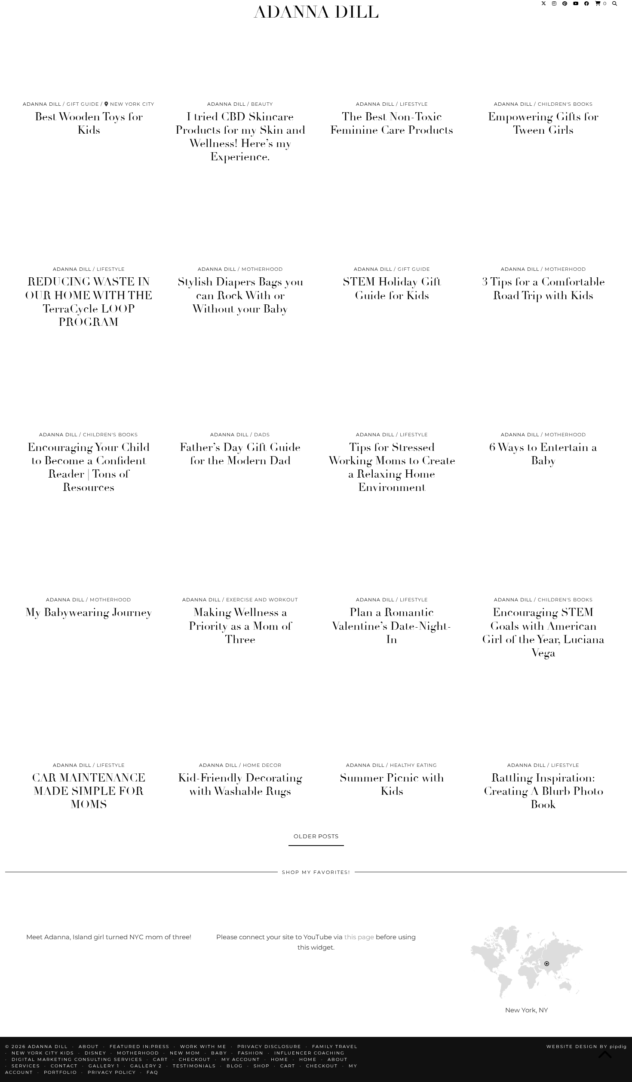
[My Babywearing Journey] (89, 551)
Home (279, 1059)
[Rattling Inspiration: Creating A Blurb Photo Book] (543, 716)
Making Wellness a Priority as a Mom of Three (240, 626)
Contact (64, 1066)
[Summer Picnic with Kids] (392, 716)
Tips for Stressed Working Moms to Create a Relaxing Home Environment (391, 468)
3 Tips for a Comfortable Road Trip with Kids (543, 288)
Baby (219, 1053)
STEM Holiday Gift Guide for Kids (392, 288)
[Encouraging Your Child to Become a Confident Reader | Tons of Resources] (89, 385)
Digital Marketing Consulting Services (77, 1059)
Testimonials (194, 1066)
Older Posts (316, 836)
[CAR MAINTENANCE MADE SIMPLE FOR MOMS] (89, 716)
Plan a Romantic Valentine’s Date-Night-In (391, 626)
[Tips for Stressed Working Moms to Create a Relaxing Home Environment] (392, 385)
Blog (235, 1066)
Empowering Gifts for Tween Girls (543, 123)
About (338, 1059)
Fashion (251, 1053)
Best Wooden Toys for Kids (89, 123)
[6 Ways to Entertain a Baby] (543, 385)
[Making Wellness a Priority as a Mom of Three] (240, 551)
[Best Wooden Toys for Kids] (89, 55)
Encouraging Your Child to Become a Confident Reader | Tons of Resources (89, 468)
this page (359, 937)
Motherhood (138, 1053)
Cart (160, 1059)
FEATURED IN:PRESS (139, 1046)
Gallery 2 (146, 1066)
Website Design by (586, 1046)
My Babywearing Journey (88, 612)
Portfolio (60, 1072)
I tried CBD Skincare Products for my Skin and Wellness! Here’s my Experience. (240, 137)
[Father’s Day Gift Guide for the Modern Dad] (240, 385)
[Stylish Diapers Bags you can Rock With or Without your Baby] (240, 220)
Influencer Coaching (309, 1053)
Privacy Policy (112, 1072)
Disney (95, 1053)
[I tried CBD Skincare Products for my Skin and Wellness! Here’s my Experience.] (240, 55)
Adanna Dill (316, 12)
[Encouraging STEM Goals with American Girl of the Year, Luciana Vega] (543, 551)
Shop (262, 1066)
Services (26, 1066)
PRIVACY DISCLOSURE (269, 1046)
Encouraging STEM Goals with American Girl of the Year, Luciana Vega (543, 633)
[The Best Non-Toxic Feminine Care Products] (392, 55)
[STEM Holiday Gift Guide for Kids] (392, 220)
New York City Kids (43, 1053)
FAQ (152, 1072)
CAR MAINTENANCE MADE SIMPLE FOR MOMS (88, 791)
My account (240, 1059)
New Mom (185, 1053)
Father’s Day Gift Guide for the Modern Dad (240, 454)
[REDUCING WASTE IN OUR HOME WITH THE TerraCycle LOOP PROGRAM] (89, 220)
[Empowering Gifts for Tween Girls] (543, 55)
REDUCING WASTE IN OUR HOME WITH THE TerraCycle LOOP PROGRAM (88, 302)
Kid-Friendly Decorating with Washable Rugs (240, 784)
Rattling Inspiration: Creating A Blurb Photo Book (543, 791)
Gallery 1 (104, 1066)
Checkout (195, 1059)
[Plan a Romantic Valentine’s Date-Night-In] (392, 551)
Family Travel (335, 1046)
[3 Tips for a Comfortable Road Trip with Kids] (543, 220)
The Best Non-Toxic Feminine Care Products (391, 123)
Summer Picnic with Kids (392, 784)
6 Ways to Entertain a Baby (543, 454)
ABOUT (89, 1046)
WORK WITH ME (203, 1046)
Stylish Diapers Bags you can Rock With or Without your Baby (240, 295)
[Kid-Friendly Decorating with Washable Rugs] (240, 716)
